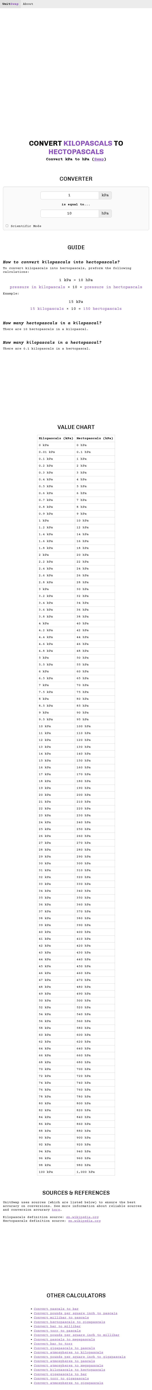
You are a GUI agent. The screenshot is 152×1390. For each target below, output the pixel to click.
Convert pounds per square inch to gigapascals (80, 1357)
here (56, 1210)
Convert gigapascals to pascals (64, 1348)
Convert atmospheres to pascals (64, 1361)
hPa (105, 213)
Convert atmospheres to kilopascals (68, 1352)
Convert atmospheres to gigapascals (68, 1383)
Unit (10, 4)
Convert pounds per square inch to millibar (77, 1335)
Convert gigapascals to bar (60, 1374)
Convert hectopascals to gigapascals (69, 1322)
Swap (99, 159)
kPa (105, 195)
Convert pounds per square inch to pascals (76, 1313)
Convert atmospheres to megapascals (68, 1366)
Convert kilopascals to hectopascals (69, 1370)
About (28, 4)
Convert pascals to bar (56, 1309)
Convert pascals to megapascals (64, 1339)
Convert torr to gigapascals (61, 1379)
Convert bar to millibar (57, 1326)
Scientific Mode (26, 226)
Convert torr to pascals (57, 1331)
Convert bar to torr (53, 1344)
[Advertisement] (76, 384)
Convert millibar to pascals (61, 1318)
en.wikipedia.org (82, 1217)
